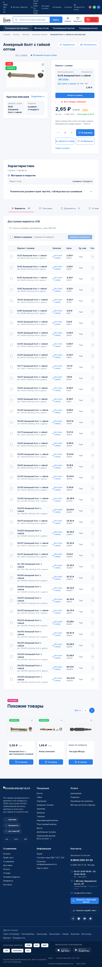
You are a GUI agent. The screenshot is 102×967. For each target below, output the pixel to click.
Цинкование (76, 793)
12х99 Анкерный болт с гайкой (32, 443)
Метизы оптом (41, 28)
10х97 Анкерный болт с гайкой (32, 377)
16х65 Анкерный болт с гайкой (32, 465)
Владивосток (19, 938)
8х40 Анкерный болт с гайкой (32, 266)
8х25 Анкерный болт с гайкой (32, 255)
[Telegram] (98, 7)
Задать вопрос (62, 148)
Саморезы (41, 801)
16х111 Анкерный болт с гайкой (32, 521)
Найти (56, 20)
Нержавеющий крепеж (47, 820)
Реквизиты (8, 881)
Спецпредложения (88, 28)
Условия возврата (11, 877)
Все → (78, 710)
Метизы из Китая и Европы (83, 805)
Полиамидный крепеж (64, 28)
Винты (39, 828)
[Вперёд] (92, 710)
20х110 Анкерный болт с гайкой (32, 610)
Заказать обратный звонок (86, 900)
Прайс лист (8, 857)
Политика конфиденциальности (60, 964)
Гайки (39, 797)
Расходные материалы (16, 28)
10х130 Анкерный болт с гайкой (32, 421)
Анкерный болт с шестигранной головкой (21, 752)
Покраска (75, 797)
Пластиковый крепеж (47, 824)
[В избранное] (43, 64)
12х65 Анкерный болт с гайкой (32, 399)
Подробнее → (37, 96)
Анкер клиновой (47, 751)
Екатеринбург (28, 934)
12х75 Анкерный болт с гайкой (32, 432)
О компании (9, 848)
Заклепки (41, 809)
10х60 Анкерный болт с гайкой (32, 333)
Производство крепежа (82, 801)
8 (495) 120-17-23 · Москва (83, 865)
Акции (39, 854)
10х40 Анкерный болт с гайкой (32, 300)
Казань (65, 934)
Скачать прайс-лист (86, 910)
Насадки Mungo (77, 751)
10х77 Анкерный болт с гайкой (32, 366)
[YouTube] (84, 918)
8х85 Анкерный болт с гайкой (32, 311)
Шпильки (41, 812)
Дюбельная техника (46, 832)
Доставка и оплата (45, 7)
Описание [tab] (47, 208)
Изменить (24, 7)
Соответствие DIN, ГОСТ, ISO (50, 857)
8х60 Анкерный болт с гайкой (32, 277)
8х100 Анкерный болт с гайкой (32, 344)
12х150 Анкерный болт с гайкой (32, 487)
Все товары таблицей (75, 102)
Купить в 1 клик (66, 141)
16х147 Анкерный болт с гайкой (32, 543)
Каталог (7, 854)
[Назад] (85, 710)
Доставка (7, 865)
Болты (40, 793)
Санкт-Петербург (11, 934)
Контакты (68, 7)
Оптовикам (56, 7)
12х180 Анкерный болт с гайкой (32, 498)
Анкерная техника (45, 805)
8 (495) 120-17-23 (5, 7)
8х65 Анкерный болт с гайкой (32, 288)
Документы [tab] (72, 208)
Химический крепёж (46, 836)
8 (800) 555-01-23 (82, 860)
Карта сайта (42, 868)
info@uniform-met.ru (79, 8)
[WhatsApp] (94, 7)
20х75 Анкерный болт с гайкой (32, 554)
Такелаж (41, 816)
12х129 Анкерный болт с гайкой (32, 476)
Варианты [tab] (22, 208)
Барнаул (7, 938)
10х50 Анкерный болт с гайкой (32, 322)
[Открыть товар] (21, 729)
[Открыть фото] (43, 71)
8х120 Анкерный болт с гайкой (32, 355)
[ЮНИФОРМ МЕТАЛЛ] (7, 19)
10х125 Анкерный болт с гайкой (32, 410)
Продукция (43, 788)
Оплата (6, 869)
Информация (44, 848)
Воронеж (75, 934)
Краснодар (42, 934)
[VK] (90, 918)
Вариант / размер (64, 65)
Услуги (74, 788)
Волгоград (86, 934)
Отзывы (6, 873)
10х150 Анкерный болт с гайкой (32, 454)
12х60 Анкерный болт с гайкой (32, 388)
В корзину (87, 132)
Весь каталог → (44, 838)
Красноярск (54, 934)
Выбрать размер (74, 95)
